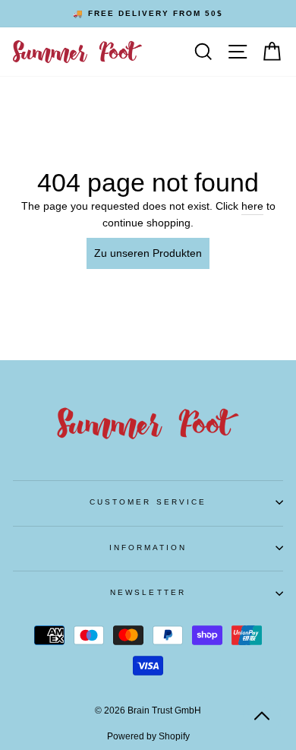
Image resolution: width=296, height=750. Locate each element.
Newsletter (148, 592)
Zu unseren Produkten (148, 253)
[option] (148, 14)
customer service (148, 502)
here (252, 206)
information (148, 547)
